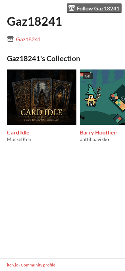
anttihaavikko (94, 139)
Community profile (38, 265)
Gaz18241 (28, 39)
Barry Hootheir (99, 132)
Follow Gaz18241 (98, 8)
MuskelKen (19, 139)
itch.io (12, 265)
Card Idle (18, 132)
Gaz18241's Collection (43, 58)
